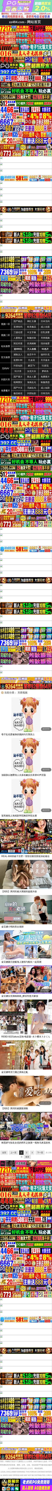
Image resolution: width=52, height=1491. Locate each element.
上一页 (13, 1152)
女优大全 (31, 371)
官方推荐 (5, 357)
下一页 (40, 1152)
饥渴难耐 (31, 343)
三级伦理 (18, 332)
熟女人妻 (31, 377)
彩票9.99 (18, 360)
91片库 (18, 371)
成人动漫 (45, 327)
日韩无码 (45, 393)
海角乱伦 (31, 382)
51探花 (45, 365)
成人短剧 (45, 388)
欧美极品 (31, 327)
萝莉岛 (45, 371)
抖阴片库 (5, 379)
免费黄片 (45, 377)
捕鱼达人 (18, 354)
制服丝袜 (31, 338)
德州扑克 (45, 354)
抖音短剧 (18, 365)
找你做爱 (45, 343)
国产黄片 (18, 377)
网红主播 (31, 321)
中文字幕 (31, 332)
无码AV (5, 368)
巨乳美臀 (45, 332)
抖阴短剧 (31, 393)
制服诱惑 (45, 382)
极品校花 (18, 393)
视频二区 (5, 335)
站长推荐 (5, 346)
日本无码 (45, 321)
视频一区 (5, 324)
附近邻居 (18, 343)
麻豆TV (31, 365)
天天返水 (45, 360)
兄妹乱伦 (31, 388)
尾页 (27, 1157)
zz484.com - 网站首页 (25, 22)
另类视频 (45, 338)
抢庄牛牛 (31, 354)
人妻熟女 (18, 338)
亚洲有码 (18, 327)
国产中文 (18, 388)
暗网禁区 (18, 382)
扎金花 (31, 360)
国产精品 (18, 321)
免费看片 (5, 390)
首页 (4, 1152)
